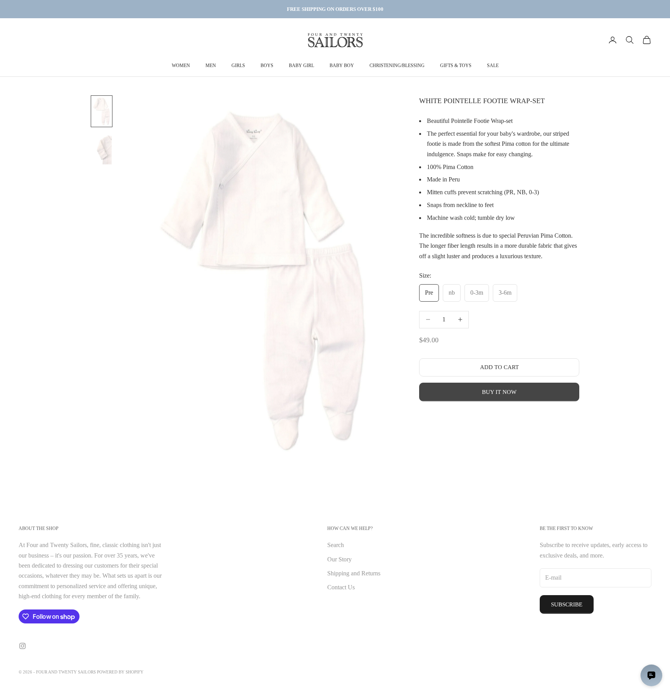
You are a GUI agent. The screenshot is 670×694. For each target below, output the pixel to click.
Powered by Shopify (120, 672)
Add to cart (499, 367)
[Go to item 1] (101, 111)
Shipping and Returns (353, 573)
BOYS (267, 65)
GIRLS (238, 65)
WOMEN (181, 65)
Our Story (339, 559)
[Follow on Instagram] (22, 646)
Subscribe (566, 604)
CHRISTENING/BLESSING (397, 65)
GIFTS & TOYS (455, 65)
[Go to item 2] (101, 149)
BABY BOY (342, 65)
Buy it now (499, 392)
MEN (210, 65)
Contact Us (341, 587)
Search (335, 545)
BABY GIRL (301, 65)
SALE (493, 65)
